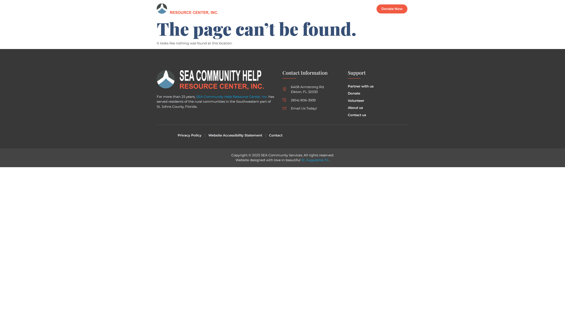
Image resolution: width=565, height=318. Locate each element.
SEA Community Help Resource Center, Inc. (231, 97)
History (340, 9)
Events (301, 9)
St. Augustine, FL (315, 160)
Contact (360, 9)
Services (321, 9)
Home (284, 9)
